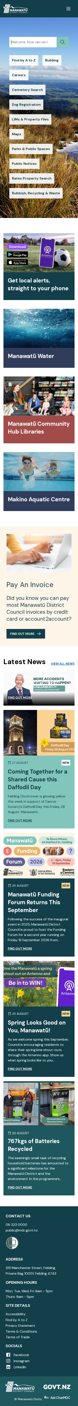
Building (52, 60)
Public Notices (24, 163)
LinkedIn (19, 1367)
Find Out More (22, 634)
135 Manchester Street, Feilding (30, 1268)
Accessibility (16, 1314)
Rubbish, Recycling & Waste (36, 193)
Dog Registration (26, 104)
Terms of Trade (18, 1337)
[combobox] (33, 42)
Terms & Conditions (21, 1331)
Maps (16, 134)
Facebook (21, 1355)
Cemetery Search (27, 89)
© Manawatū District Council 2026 (39, 1399)
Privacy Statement (20, 1325)
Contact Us (18, 1216)
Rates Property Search (32, 178)
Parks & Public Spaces (31, 149)
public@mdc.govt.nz (22, 1230)
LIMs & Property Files (30, 119)
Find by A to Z (24, 60)
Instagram (21, 1361)
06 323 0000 (16, 1224)
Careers (19, 75)
